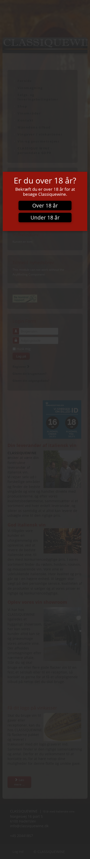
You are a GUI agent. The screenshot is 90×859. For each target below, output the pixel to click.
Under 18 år (45, 217)
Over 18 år (45, 205)
